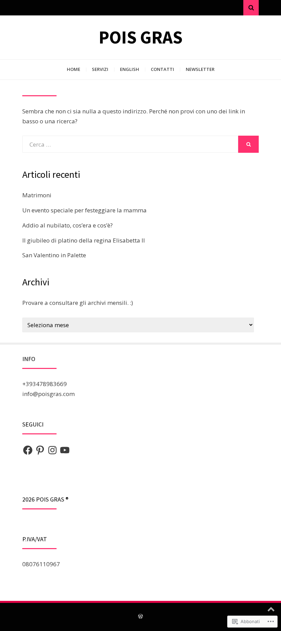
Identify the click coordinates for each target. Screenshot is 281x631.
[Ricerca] (251, 7)
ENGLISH (129, 69)
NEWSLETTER (200, 69)
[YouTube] (64, 450)
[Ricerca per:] (130, 144)
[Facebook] (27, 450)
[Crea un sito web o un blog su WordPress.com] (140, 617)
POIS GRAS (141, 37)
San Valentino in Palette (54, 255)
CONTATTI (162, 69)
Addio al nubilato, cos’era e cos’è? (67, 225)
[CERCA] (248, 144)
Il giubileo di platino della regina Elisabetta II (83, 240)
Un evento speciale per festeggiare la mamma (84, 210)
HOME (73, 69)
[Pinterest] (40, 450)
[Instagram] (52, 450)
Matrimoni (36, 195)
